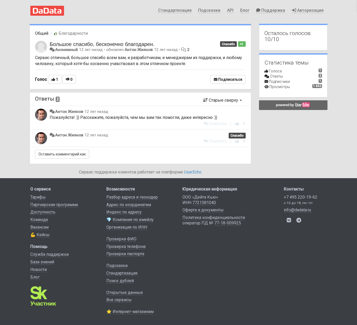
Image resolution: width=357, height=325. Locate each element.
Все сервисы (119, 299)
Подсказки (209, 10)
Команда (39, 219)
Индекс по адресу (124, 212)
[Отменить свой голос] (244, 123)
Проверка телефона (126, 246)
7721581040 (204, 202)
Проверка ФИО (121, 238)
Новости (38, 269)
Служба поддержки (49, 254)
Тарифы (38, 197)
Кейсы (43, 234)
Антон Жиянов (139, 49)
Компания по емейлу (133, 219)
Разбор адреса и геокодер (132, 197)
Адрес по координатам (128, 204)
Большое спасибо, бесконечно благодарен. (102, 44)
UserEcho (192, 172)
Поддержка (272, 10)
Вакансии (39, 227)
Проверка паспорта (125, 253)
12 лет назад (96, 111)
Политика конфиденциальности (213, 217)
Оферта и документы (203, 209)
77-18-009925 (227, 222)
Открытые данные (124, 292)
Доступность (42, 212)
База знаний (42, 261)
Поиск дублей (120, 280)
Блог (245, 10)
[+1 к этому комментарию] (237, 123)
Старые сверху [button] (223, 100)
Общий (41, 33)
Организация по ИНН (126, 227)
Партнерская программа (54, 204)
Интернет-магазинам (133, 311)
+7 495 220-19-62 (300, 197)
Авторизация (310, 10)
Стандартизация (175, 10)
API (230, 10)
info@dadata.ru (297, 209)
